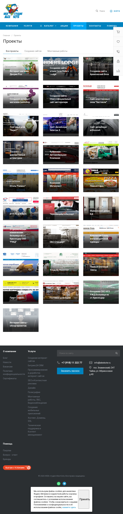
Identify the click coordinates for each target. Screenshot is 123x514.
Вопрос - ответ (10, 455)
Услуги (32, 351)
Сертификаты (9, 378)
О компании (9, 351)
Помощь (7, 443)
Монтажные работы (57, 51)
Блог (5, 358)
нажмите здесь (69, 507)
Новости (7, 362)
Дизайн (32, 388)
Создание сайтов (33, 51)
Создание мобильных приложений (34, 410)
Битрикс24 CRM (35, 365)
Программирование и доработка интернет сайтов (38, 373)
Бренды (7, 459)
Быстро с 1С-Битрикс (15, 467)
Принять (84, 499)
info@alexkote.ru (102, 363)
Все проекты (12, 51)
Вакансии (7, 366)
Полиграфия (34, 392)
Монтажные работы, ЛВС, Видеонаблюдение (37, 399)
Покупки (7, 450)
